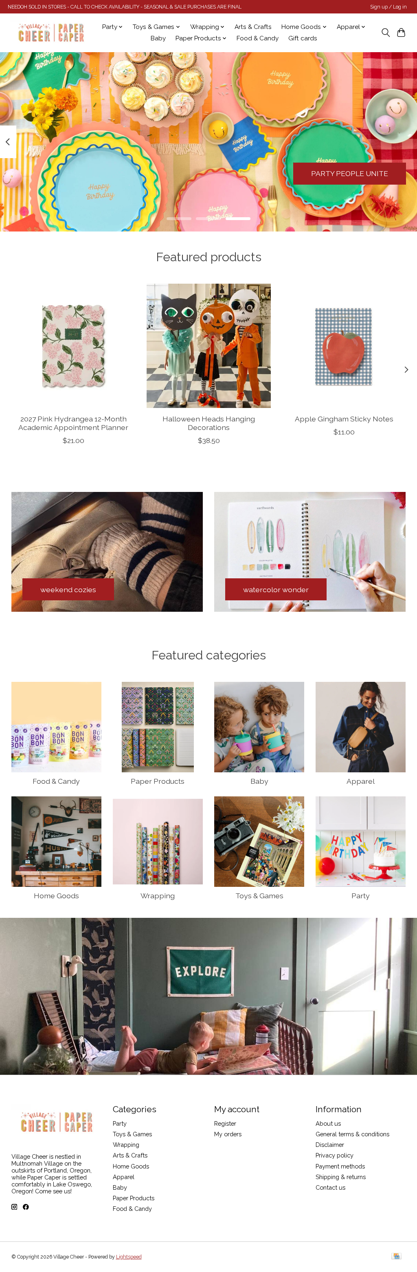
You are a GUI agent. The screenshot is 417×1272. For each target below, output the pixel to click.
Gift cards (302, 38)
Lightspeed (129, 1257)
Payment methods (340, 1166)
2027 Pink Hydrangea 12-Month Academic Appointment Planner (73, 423)
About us (328, 1123)
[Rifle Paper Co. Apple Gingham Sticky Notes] (344, 346)
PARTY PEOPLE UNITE (349, 173)
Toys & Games (259, 895)
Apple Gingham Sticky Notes (343, 418)
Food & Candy (258, 38)
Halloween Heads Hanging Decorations (208, 423)
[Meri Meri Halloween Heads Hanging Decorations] (209, 346)
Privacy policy (334, 1155)
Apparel (361, 781)
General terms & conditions (352, 1134)
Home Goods (56, 895)
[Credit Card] (396, 1257)
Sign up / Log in (388, 7)
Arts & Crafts (253, 27)
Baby (158, 38)
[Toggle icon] (385, 32)
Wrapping (157, 895)
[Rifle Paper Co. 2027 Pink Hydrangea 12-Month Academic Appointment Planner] (73, 346)
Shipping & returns (341, 1176)
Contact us (330, 1187)
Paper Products (157, 781)
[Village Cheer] (51, 32)
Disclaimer (330, 1144)
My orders (227, 1134)
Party (360, 895)
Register (225, 1123)
